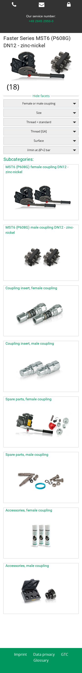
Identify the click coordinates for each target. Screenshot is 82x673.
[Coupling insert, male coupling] (41, 369)
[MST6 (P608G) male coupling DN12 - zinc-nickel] (41, 258)
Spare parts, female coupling (28, 399)
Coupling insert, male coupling (29, 343)
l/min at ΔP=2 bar (38, 150)
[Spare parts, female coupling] (41, 424)
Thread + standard (38, 122)
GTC (64, 654)
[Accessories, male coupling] (41, 591)
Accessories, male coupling (27, 565)
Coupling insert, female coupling (31, 288)
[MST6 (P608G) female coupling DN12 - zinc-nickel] (41, 197)
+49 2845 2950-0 (41, 21)
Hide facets (41, 96)
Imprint (20, 654)
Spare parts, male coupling (26, 454)
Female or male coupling (38, 103)
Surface (39, 141)
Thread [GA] (39, 131)
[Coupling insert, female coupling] (41, 313)
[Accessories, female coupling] (41, 535)
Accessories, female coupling (28, 510)
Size (38, 113)
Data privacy (44, 654)
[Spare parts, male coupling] (41, 480)
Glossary (41, 660)
